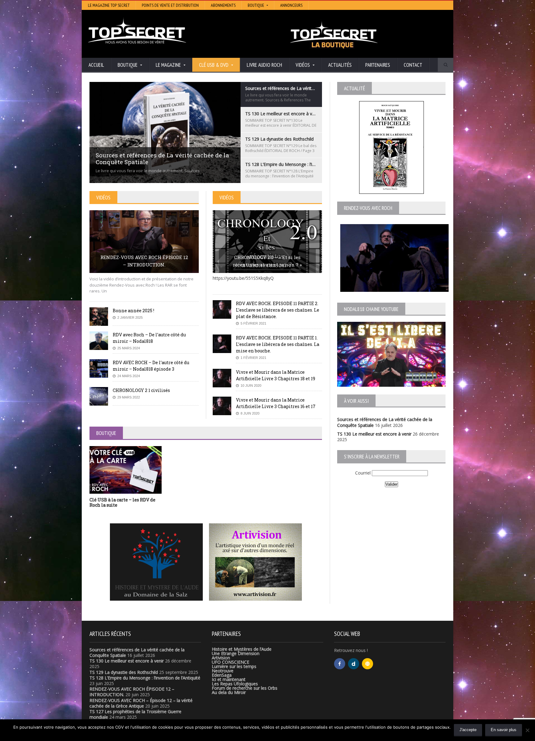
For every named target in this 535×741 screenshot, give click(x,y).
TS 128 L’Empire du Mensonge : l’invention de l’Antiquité (144, 678)
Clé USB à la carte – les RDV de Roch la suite (122, 502)
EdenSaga (222, 675)
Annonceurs (291, 5)
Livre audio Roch (264, 65)
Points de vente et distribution (170, 5)
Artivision (221, 658)
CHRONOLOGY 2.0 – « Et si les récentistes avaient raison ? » (267, 261)
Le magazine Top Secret (109, 5)
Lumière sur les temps (234, 666)
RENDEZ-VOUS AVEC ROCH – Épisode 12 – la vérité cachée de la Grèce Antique (141, 703)
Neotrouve (222, 671)
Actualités (340, 65)
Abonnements (223, 5)
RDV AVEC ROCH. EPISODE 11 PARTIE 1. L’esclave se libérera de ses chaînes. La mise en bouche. (277, 344)
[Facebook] (339, 663)
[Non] (527, 730)
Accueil (96, 65)
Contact (413, 65)
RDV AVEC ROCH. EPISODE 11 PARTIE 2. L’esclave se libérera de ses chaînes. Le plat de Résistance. (277, 309)
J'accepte (467, 729)
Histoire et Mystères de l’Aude (242, 649)
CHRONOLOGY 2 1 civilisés (141, 390)
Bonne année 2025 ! (133, 310)
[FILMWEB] (367, 663)
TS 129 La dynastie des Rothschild (123, 672)
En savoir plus (503, 729)
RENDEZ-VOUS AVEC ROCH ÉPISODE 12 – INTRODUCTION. (144, 261)
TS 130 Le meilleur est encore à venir (374, 434)
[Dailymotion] (353, 663)
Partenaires (377, 65)
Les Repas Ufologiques (235, 684)
